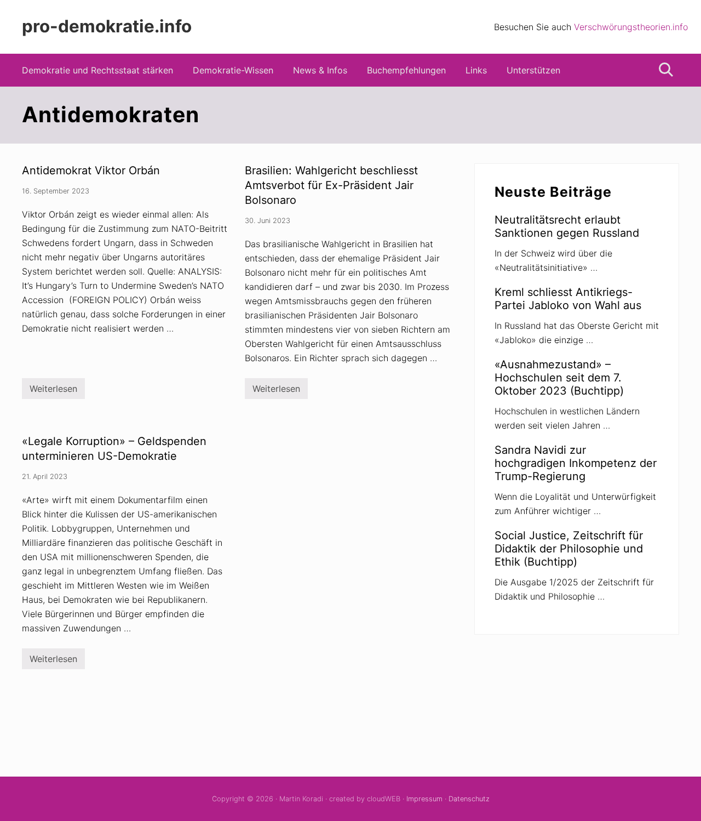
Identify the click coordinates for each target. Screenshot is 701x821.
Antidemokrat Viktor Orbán (91, 170)
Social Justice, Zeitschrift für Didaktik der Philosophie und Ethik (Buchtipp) (569, 548)
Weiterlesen (53, 391)
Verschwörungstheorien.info (631, 26)
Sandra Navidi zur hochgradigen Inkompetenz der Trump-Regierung (576, 463)
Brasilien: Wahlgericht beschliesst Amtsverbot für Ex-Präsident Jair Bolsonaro (331, 185)
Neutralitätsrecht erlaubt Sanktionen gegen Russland (567, 226)
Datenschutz (469, 799)
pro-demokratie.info (107, 26)
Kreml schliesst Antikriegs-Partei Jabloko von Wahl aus (568, 299)
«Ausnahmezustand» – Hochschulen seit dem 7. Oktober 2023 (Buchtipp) (559, 377)
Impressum (424, 799)
